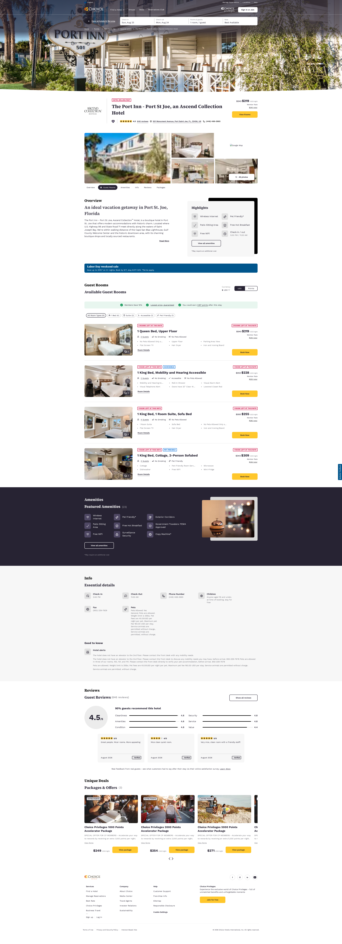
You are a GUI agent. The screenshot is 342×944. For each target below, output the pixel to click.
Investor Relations (128, 906)
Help (256, 2)
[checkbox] (96, 315)
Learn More (225, 769)
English (90, 2)
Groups (132, 10)
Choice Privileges (94, 906)
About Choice (126, 891)
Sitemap (157, 901)
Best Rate (90, 901)
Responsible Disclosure (164, 906)
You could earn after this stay (202, 305)
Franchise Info (160, 896)
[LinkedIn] (247, 877)
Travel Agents (126, 901)
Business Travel (93, 910)
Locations (246, 2)
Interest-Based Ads (129, 930)
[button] (340, 472)
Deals (141, 10)
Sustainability (126, 910)
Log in (99, 917)
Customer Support (162, 891)
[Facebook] (232, 877)
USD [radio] (240, 288)
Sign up (89, 917)
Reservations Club (156, 10)
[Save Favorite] (113, 121)
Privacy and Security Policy (107, 930)
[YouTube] (255, 877)
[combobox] (117, 10)
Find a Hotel (92, 891)
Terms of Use (88, 930)
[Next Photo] (127, 339)
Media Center (126, 896)
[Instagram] (240, 877)
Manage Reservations (231, 2)
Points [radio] (251, 288)
